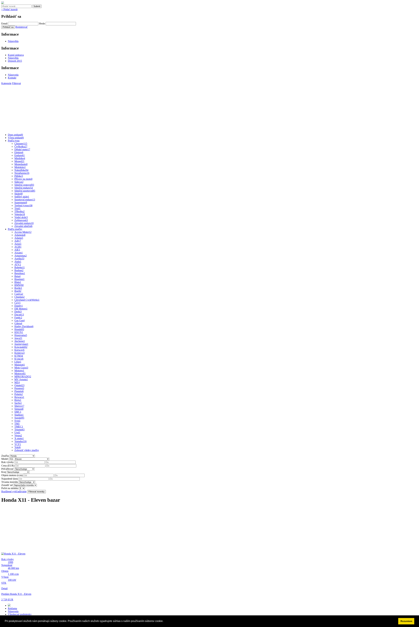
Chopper (20, 143)
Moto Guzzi (21, 367)
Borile (18, 288)
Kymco (18, 358)
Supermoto (20, 202)
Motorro (19, 370)
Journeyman (21, 344)
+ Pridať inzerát (9, 9)
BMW (19, 285)
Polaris (18, 394)
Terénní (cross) (23, 205)
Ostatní (19, 385)
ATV (17, 264)
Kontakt (12, 77)
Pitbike (18, 176)
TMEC (18, 426)
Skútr (18, 193)
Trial (17, 208)
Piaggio (19, 391)
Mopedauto (20, 164)
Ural (17, 432)
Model (4, 458)
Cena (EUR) (7, 465)
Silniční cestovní (24, 184)
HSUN (18, 332)
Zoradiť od (7, 485)
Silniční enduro (23, 187)
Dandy (18, 305)
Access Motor (22, 232)
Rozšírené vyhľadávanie (14, 491)
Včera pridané (16, 137)
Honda (19, 329)
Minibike (19, 158)
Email (4, 23)
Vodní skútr (21, 217)
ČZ (17, 302)
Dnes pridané (15, 134)
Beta (17, 276)
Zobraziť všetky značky (26, 450)
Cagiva (18, 294)
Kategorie (6, 83)
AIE (17, 249)
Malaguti (19, 364)
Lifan (17, 361)
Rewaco (19, 397)
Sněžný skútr (21, 196)
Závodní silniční (23, 226)
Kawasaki (20, 347)
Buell (17, 291)
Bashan (18, 270)
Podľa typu (13, 140)
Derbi (18, 311)
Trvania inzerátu (9, 482)
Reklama (12, 608)
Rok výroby (7, 462)
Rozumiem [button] (406, 621)
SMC (17, 411)
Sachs (18, 403)
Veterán (19, 214)
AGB (17, 246)
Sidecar (18, 181)
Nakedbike (21, 170)
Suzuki (19, 417)
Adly (17, 240)
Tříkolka (19, 211)
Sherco (19, 406)
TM (17, 423)
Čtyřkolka (20, 146)
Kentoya (19, 353)
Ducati (19, 314)
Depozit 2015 (15, 60)
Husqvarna (20, 335)
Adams (18, 238)
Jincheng (19, 341)
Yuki (17, 447)
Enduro (19, 155)
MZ (17, 382)
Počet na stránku (9, 488)
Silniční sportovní (24, 190)
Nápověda (13, 41)
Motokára (20, 167)
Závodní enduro (24, 223)
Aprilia (19, 258)
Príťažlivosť (7, 468)
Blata (17, 282)
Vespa (18, 435)
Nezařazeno (21, 173)
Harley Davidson (23, 326)
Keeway (19, 350)
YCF (17, 444)
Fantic (18, 317)
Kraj (3, 472)
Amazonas (20, 255)
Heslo (42, 23)
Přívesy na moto (23, 179)
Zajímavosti (21, 220)
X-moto (19, 438)
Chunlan (19, 296)
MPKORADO (22, 376)
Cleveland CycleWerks (26, 299)
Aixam (18, 252)
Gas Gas (19, 320)
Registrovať (21, 27)
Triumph (19, 429)
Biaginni (19, 279)
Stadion (19, 414)
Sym (17, 420)
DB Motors (20, 308)
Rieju (17, 400)
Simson (18, 409)
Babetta (19, 267)
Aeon (17, 243)
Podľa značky (15, 229)
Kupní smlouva (16, 55)
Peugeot (19, 388)
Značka (5, 455)
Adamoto (19, 235)
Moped (19, 161)
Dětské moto (22, 149)
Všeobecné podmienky (20, 614)
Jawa (18, 338)
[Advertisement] (99, 108)
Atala (17, 261)
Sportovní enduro (24, 199)
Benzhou (19, 273)
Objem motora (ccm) (12, 475)
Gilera (18, 323)
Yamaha (20, 441)
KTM (18, 355)
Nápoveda (13, 74)
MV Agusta (21, 379)
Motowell (20, 373)
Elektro (18, 152)
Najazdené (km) (9, 478)
